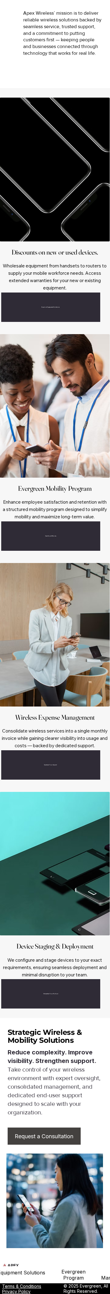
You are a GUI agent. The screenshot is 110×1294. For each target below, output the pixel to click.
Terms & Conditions (21, 1286)
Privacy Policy (16, 1291)
